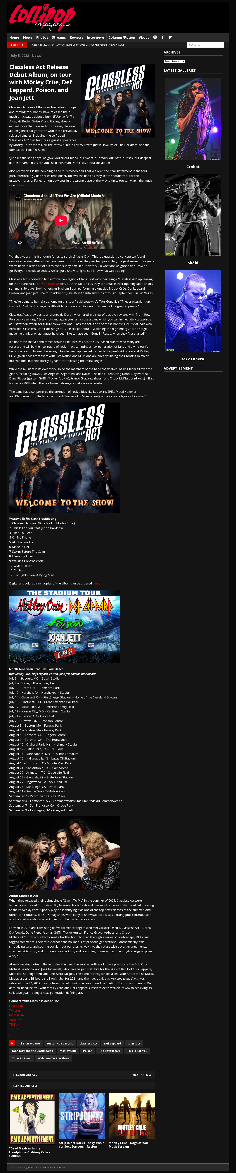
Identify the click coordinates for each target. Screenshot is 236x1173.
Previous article (25, 1074)
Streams (59, 37)
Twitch (14, 1029)
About (144, 37)
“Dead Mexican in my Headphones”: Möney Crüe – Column (30, 1152)
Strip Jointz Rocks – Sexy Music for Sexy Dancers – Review (81, 1145)
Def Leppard (112, 1043)
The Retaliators (50, 284)
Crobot (193, 166)
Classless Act (89, 1043)
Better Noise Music (59, 1043)
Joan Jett (134, 1043)
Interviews (96, 37)
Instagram (16, 1015)
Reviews (76, 37)
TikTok (14, 1024)
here (20, 185)
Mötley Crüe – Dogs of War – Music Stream (130, 1145)
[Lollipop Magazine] (42, 17)
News (27, 37)
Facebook (16, 1006)
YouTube (15, 1020)
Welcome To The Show (53, 1058)
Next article (142, 1074)
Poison (87, 1051)
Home (14, 37)
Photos (42, 37)
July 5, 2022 (20, 55)
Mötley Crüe (68, 1051)
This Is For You (137, 1051)
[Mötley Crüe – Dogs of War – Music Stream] (132, 1136)
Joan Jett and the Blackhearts (32, 1051)
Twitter (14, 1010)
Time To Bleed (21, 1058)
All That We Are (29, 1043)
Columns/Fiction (121, 37)
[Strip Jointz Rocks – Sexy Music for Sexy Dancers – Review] (82, 1136)
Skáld (193, 262)
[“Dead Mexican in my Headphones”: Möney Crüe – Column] (32, 1142)
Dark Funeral (193, 358)
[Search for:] (205, 45)
